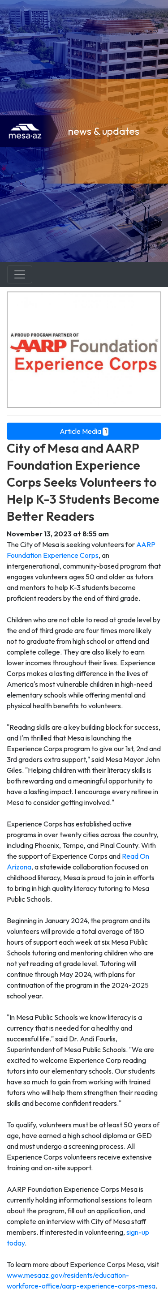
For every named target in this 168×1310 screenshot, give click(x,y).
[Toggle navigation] (19, 274)
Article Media (83, 431)
